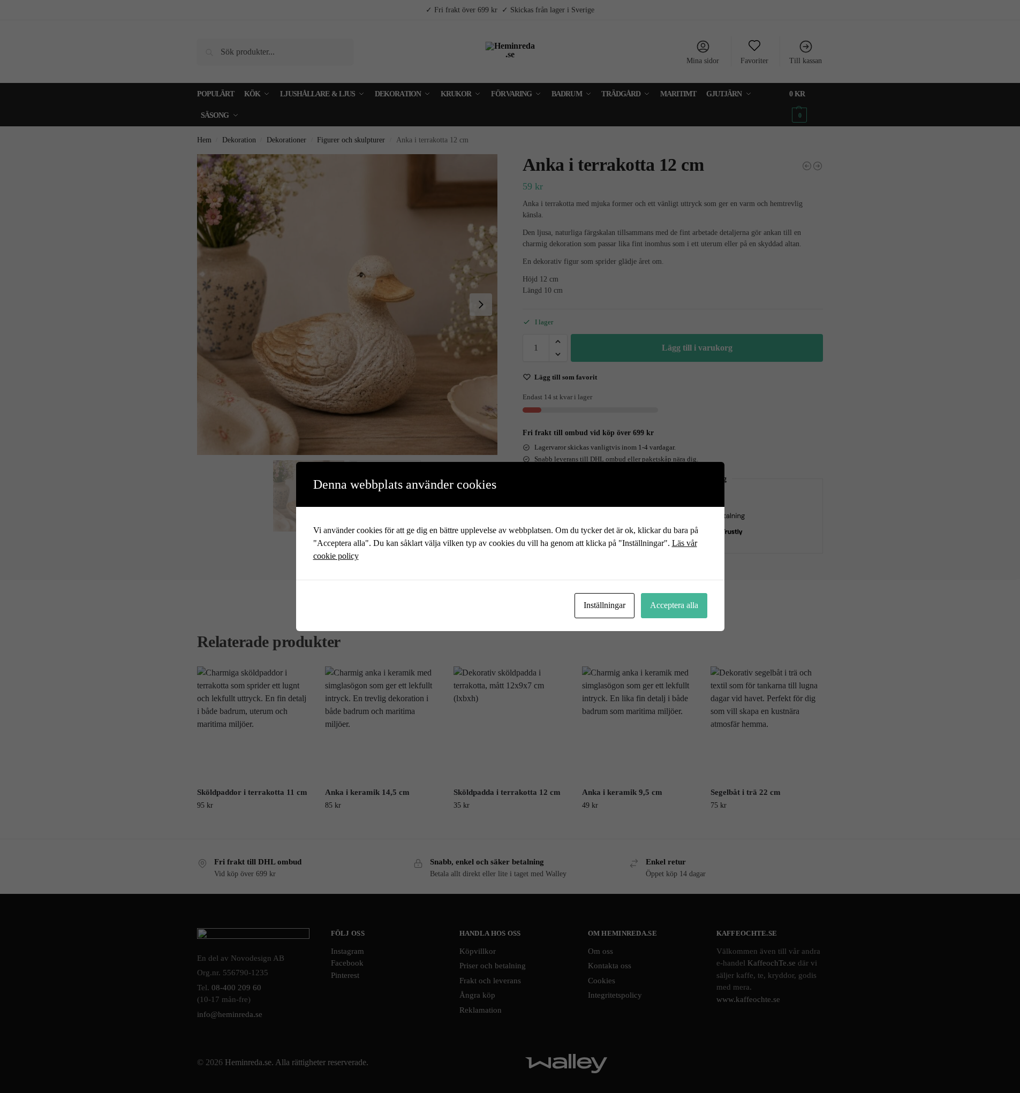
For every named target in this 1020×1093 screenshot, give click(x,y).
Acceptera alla (674, 605)
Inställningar (604, 605)
